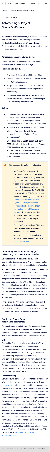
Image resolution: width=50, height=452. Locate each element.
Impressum (18, 449)
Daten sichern (23, 241)
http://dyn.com (8, 385)
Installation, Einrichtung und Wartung (23, 3)
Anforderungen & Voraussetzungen (22, 10)
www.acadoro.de (7, 449)
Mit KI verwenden (11, 17)
